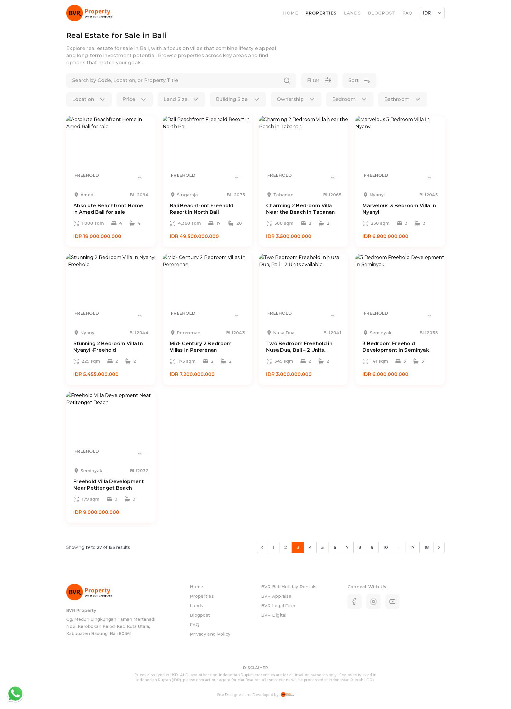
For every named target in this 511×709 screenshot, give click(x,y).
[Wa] (15, 693)
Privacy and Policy (210, 634)
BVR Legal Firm (278, 605)
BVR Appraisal (276, 596)
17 (412, 547)
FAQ (407, 13)
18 (426, 547)
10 (385, 547)
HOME (290, 13)
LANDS (352, 13)
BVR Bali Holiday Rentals (288, 586)
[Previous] (262, 547)
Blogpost (200, 615)
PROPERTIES (321, 13)
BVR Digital (273, 615)
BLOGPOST (381, 13)
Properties (202, 596)
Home (196, 586)
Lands (196, 605)
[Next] (439, 547)
